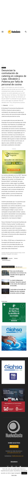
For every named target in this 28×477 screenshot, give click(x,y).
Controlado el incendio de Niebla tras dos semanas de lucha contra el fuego (18, 291)
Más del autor (19, 267)
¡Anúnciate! (14, 446)
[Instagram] (11, 466)
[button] (2, 32)
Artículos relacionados (8, 267)
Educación (10, 258)
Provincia (3, 67)
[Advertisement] (14, 15)
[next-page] (5, 297)
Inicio (3, 65)
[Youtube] (20, 466)
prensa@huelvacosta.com (14, 452)
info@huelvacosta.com (17, 456)
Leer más (14, 475)
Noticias (16, 258)
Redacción (5, 105)
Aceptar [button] (24, 473)
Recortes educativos (6, 260)
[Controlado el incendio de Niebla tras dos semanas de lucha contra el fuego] (5, 291)
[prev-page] (3, 297)
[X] (16, 466)
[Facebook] (7, 466)
